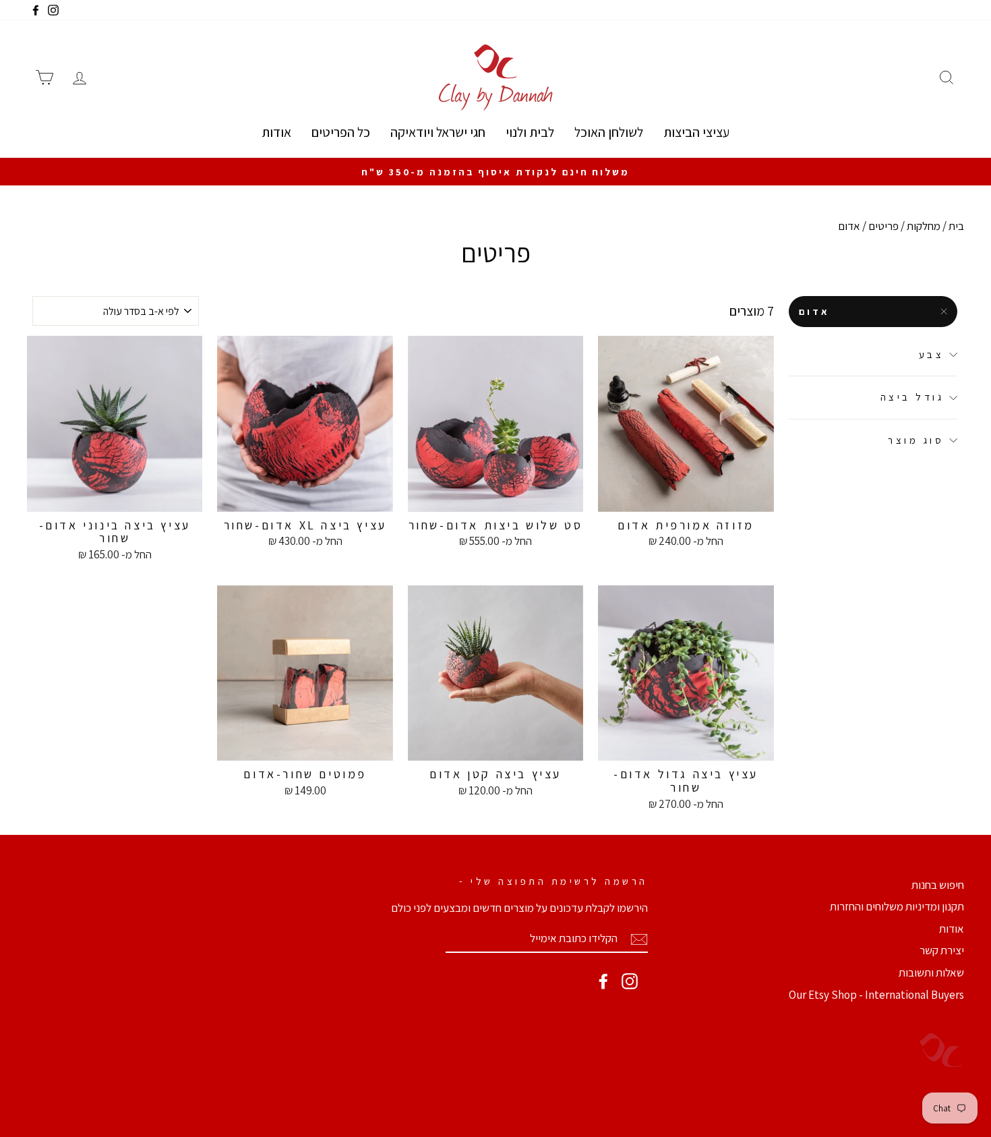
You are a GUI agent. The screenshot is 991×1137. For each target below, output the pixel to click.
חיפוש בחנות (937, 884)
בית (956, 225)
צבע (931, 354)
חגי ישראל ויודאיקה (437, 132)
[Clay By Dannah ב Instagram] (630, 981)
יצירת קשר (942, 950)
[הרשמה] (639, 939)
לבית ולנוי (530, 132)
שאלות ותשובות (931, 972)
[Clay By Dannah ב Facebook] (603, 981)
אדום (815, 311)
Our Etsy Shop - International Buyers (876, 994)
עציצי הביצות (696, 132)
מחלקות (923, 225)
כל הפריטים (340, 132)
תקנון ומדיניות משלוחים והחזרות (897, 906)
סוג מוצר (916, 440)
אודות (276, 132)
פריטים (883, 225)
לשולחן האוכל (608, 132)
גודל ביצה (912, 397)
